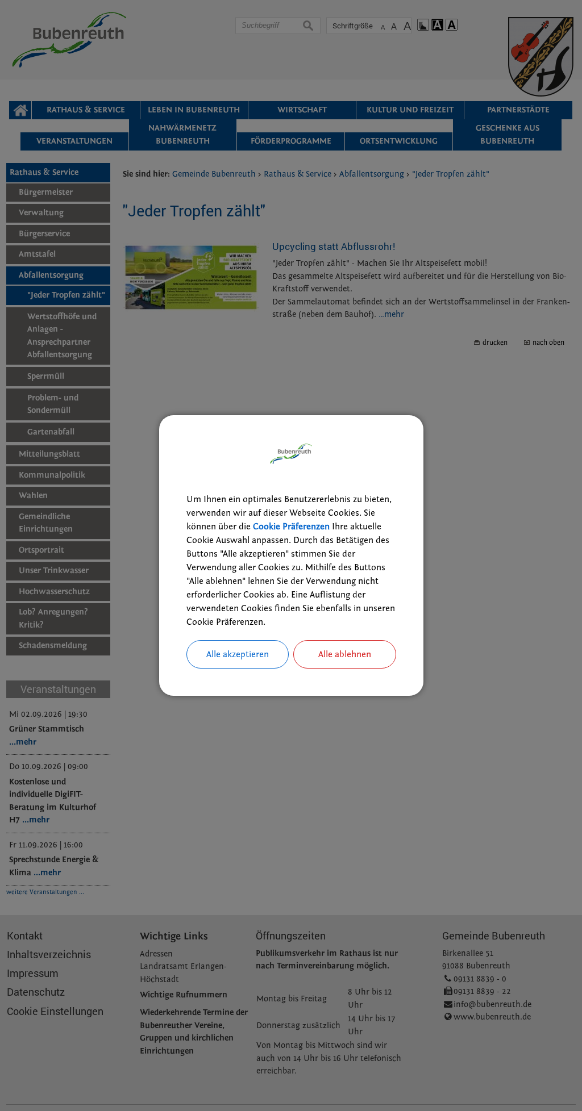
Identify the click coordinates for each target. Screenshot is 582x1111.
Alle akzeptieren (237, 654)
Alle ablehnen (344, 654)
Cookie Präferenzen (291, 526)
